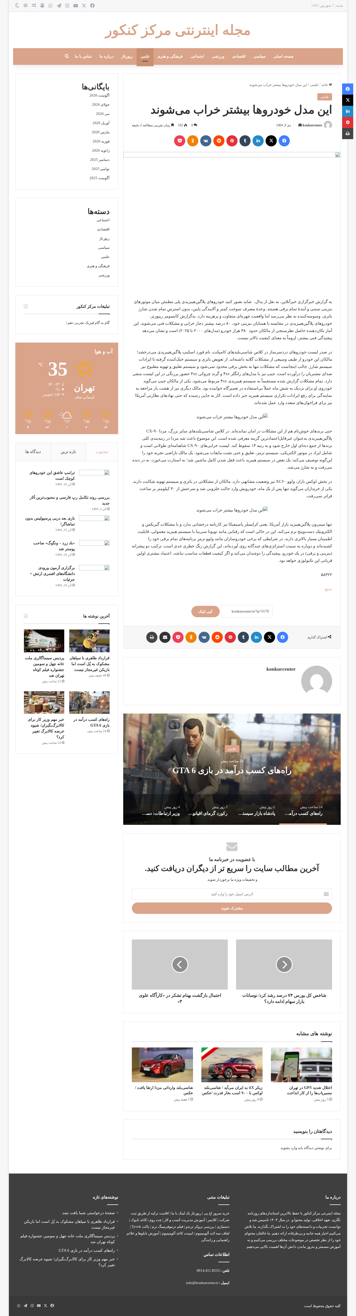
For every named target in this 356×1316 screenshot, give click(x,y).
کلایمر (212, 1220)
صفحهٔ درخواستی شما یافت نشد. (88, 1213)
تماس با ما (83, 56)
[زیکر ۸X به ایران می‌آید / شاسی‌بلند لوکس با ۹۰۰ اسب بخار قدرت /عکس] (232, 1064)
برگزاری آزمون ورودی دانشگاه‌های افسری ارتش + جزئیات (52, 574)
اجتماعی (197, 56)
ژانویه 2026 (101, 150)
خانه (325, 85)
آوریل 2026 (101, 123)
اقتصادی (239, 56)
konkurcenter (312, 125)
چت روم (155, 1220)
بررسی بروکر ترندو (200, 1226)
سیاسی (259, 56)
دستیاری (223, 1226)
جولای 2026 (101, 104)
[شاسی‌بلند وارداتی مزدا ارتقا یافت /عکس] (162, 1064)
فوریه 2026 (101, 141)
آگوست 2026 (100, 95)
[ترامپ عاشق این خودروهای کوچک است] (94, 480)
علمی (145, 56)
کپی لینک (205, 611)
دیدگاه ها (33, 451)
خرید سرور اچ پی (216, 1213)
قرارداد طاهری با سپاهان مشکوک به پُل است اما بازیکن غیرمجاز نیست (90, 664)
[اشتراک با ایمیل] (164, 637)
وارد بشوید (289, 1148)
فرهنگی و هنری (170, 56)
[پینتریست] (232, 140)
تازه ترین (68, 451)
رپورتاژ (127, 56)
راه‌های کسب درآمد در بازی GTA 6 (231, 769)
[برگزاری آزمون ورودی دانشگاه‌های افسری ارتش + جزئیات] (94, 575)
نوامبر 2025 (101, 169)
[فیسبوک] (284, 140)
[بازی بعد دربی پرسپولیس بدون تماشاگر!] (94, 525)
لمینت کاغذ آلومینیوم (177, 1233)
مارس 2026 (101, 132)
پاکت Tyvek (140, 1226)
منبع (328, 589)
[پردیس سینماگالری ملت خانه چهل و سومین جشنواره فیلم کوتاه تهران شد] (44, 640)
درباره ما (107, 56)
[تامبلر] (245, 140)
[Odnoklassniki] (192, 140)
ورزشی (218, 56)
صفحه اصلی (283, 56)
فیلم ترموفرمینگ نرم (167, 1226)
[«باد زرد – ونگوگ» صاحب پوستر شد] (94, 550)
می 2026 (103, 114)
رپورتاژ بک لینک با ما (186, 1213)
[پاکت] (179, 140)
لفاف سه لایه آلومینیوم (212, 1233)
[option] (232, 769)
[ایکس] (271, 140)
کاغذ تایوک (139, 1220)
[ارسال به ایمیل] (300, 125)
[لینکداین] (258, 140)
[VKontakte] (205, 140)
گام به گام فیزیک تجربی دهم (89, 323)
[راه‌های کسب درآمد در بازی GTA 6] (89, 702)
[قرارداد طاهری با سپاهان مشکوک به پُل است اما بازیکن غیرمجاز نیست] (89, 640)
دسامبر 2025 (100, 160)
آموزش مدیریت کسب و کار (184, 1220)
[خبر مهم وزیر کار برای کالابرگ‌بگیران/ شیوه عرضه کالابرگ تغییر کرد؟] (44, 702)
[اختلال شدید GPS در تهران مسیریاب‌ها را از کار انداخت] (301, 1064)
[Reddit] (218, 140)
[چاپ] (151, 637)
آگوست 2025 (100, 178)
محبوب (102, 451)
